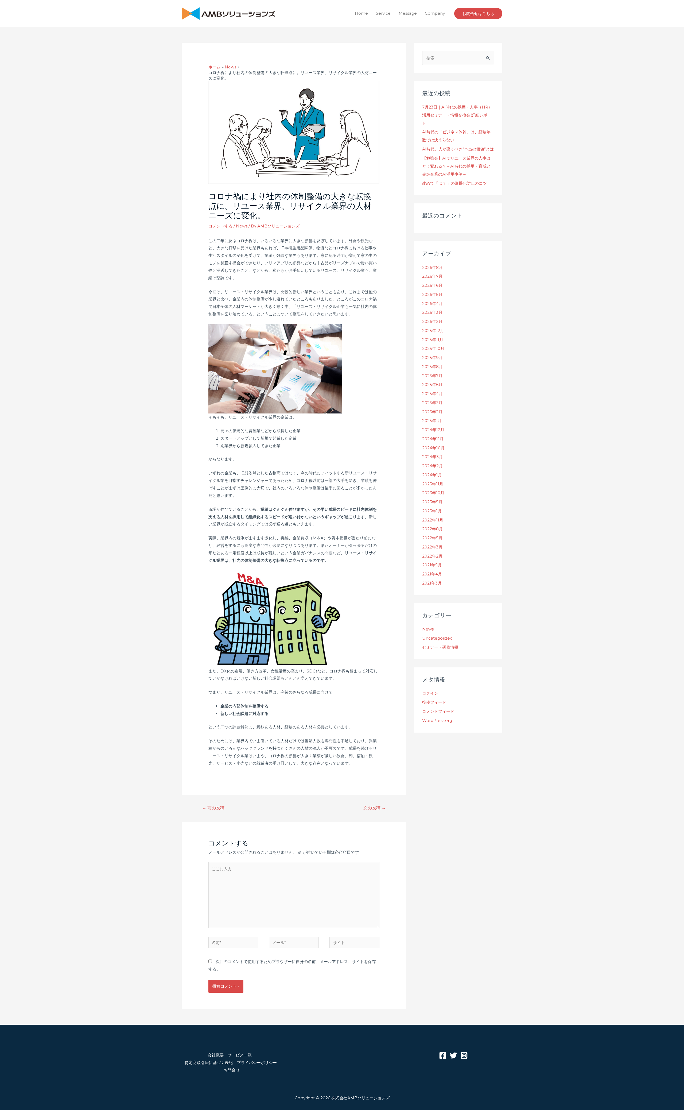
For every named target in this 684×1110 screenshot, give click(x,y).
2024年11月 (433, 438)
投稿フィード (434, 702)
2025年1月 (432, 420)
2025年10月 (433, 348)
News (241, 226)
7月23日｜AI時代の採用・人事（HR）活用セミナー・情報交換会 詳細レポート (457, 115)
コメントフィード (438, 711)
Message (408, 13)
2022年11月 (432, 520)
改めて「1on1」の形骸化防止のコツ (454, 183)
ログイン (430, 693)
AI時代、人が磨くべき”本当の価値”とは (458, 149)
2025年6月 (432, 384)
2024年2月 (432, 465)
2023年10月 (433, 492)
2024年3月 (432, 456)
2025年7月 (432, 375)
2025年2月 (432, 411)
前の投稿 (213, 807)
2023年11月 (432, 483)
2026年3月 (432, 312)
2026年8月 (432, 267)
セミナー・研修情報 (440, 647)
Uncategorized (437, 638)
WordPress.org (437, 720)
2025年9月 (432, 357)
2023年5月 (432, 501)
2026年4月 (432, 303)
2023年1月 (432, 510)
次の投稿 (374, 807)
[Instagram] (464, 1055)
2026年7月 (432, 276)
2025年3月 (432, 402)
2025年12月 (433, 330)
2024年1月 (432, 474)
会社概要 (216, 1055)
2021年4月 (432, 574)
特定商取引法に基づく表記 (209, 1062)
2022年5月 (432, 537)
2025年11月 (432, 339)
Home (361, 13)
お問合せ (232, 1070)
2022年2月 (432, 556)
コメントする (220, 226)
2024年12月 (433, 429)
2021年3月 (432, 583)
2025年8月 (432, 366)
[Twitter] (453, 1055)
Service (383, 13)
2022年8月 (432, 528)
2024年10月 (433, 447)
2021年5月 (432, 564)
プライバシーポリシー (257, 1062)
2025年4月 (432, 393)
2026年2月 (432, 321)
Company (435, 13)
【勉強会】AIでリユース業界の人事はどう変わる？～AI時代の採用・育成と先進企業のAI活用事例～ (456, 166)
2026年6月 (432, 285)
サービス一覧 (240, 1055)
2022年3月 (432, 547)
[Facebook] (442, 1055)
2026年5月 (432, 294)
